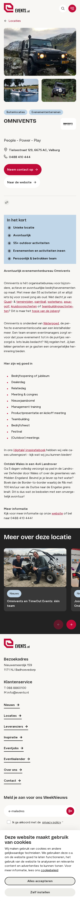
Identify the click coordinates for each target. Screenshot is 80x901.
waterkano (55, 301)
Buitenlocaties (15, 112)
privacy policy (51, 822)
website (57, 513)
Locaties (15, 21)
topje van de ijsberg (45, 311)
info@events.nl (18, 692)
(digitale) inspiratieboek (29, 450)
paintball (40, 301)
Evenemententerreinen (46, 112)
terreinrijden (24, 301)
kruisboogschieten (24, 306)
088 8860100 (16, 688)
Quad (7, 301)
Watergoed (51, 323)
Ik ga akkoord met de (36, 822)
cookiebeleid (49, 870)
